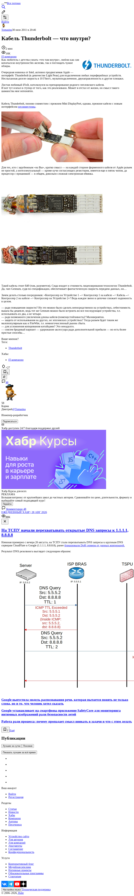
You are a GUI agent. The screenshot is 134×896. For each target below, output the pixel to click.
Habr (20, 892)
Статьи (12, 808)
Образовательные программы (26, 873)
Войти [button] (5, 21)
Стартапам (14, 876)
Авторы (13, 821)
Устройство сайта (18, 836)
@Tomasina (19, 409)
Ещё (12, 730)
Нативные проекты (19, 870)
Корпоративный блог (21, 863)
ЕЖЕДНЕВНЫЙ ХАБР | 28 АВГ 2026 (24, 512)
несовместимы (26, 106)
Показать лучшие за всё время (19, 752)
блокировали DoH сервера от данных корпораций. (94, 545)
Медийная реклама (19, 867)
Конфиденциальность (21, 852)
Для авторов (15, 839)
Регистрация (15, 797)
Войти (12, 794)
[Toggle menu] (2, 4)
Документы (15, 845)
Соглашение (15, 848)
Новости (13, 812)
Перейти (7, 504)
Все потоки (14, 3)
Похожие (27, 746)
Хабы (11, 815)
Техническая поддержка (36, 889)
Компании (14, 818)
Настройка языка (12, 889)
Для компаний (16, 842)
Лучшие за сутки (11, 746)
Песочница (15, 824)
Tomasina (6, 29)
